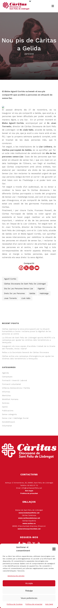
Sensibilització (8, 422)
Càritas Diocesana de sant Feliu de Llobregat (25, 284)
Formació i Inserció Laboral (14, 380)
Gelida (32, 293)
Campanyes (7, 377)
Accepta (29, 583)
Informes (6, 392)
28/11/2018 (29, 54)
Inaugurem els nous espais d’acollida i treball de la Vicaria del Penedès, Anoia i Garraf (28, 347)
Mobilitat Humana (10, 399)
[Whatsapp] (31, 267)
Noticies (5, 403)
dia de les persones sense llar (18, 288)
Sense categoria (9, 414)
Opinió (5, 407)
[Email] (37, 267)
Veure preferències (29, 598)
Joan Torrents (10, 298)
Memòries (6, 395)
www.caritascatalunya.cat (29, 518)
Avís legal (49, 604)
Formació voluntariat (11, 384)
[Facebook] (21, 267)
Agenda (5, 373)
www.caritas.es (29, 523)
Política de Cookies (15, 604)
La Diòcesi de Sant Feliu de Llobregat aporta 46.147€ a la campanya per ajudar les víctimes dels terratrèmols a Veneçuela (28, 339)
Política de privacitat (33, 604)
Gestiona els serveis (16, 576)
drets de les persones (14, 293)
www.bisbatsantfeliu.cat (29, 513)
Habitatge (44, 293)
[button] (54, 549)
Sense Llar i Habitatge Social (15, 418)
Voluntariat (7, 426)
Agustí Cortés (10, 279)
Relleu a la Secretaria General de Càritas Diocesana (25, 352)
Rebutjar (29, 591)
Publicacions (7, 410)
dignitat (41, 288)
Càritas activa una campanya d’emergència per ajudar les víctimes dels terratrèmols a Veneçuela (28, 357)
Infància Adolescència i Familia (16, 388)
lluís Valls (25, 298)
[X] (26, 267)
